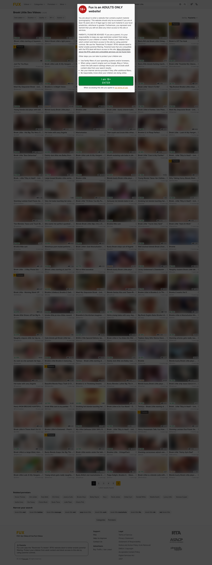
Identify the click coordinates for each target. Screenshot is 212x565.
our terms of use (121, 88)
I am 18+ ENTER (106, 81)
